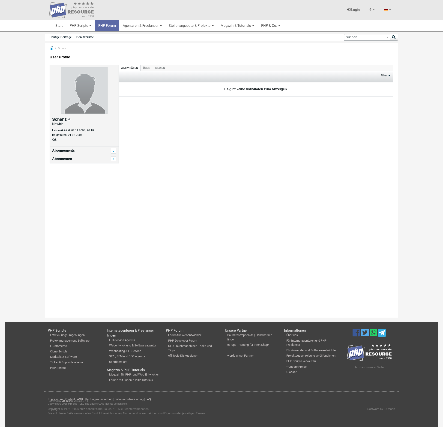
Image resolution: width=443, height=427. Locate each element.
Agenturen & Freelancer (141, 26)
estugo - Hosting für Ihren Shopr (248, 344)
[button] (372, 10)
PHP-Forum (107, 26)
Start (59, 26)
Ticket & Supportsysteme (66, 362)
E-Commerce (58, 346)
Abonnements (63, 150)
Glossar (291, 372)
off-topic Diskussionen (183, 355)
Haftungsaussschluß (99, 399)
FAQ (148, 399)
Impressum (55, 399)
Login (355, 10)
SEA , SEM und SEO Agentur (127, 356)
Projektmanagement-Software (70, 340)
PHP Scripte (79, 26)
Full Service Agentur (122, 340)
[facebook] (357, 335)
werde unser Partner (240, 355)
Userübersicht (118, 362)
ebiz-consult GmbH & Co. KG (98, 409)
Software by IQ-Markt (381, 409)
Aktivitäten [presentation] (129, 67)
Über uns (292, 335)
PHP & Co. (269, 26)
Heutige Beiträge (61, 37)
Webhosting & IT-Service (125, 351)
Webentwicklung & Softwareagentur (132, 345)
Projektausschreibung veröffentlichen (310, 355)
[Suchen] (394, 37)
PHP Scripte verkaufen (301, 361)
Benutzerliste (85, 37)
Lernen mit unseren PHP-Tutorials (131, 380)
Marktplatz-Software (63, 356)
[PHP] (71, 9)
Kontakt (70, 399)
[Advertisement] (84, 241)
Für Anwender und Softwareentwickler (311, 350)
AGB (80, 399)
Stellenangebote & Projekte (190, 26)
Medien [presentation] (160, 67)
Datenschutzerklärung (129, 399)
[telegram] (382, 334)
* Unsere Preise (296, 366)
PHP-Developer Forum (182, 340)
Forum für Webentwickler (184, 335)
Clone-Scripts (59, 351)
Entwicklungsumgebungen (67, 335)
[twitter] (365, 335)
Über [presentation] (146, 67)
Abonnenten (62, 159)
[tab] (130, 68)
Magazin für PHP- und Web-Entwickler (134, 374)
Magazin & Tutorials (236, 26)
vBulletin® (67, 401)
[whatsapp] (374, 335)
